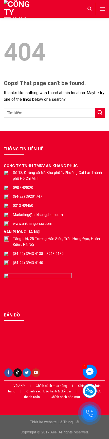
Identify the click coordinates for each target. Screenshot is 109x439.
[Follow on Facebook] (8, 372)
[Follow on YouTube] (36, 372)
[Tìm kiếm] (89, 9)
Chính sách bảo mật (65, 397)
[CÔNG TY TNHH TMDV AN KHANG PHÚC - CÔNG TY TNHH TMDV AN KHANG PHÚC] (29, 9)
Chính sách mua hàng (51, 386)
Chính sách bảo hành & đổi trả (48, 391)
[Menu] (102, 9)
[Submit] (100, 113)
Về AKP (19, 386)
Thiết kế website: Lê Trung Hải (54, 422)
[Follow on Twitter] (27, 372)
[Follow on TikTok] (17, 372)
